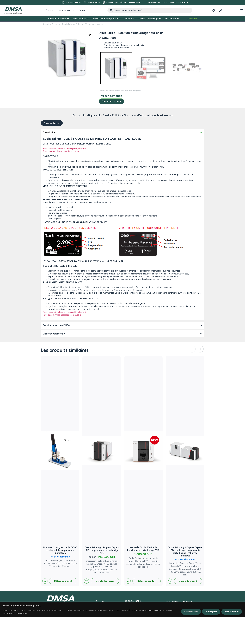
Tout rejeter (211, 611)
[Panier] (241, 10)
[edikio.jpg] (116, 68)
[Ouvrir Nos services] (73, 10)
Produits (56, 24)
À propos (100, 601)
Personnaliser (191, 611)
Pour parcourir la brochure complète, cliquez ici (65, 148)
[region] (122, 609)
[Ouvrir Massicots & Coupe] (68, 18)
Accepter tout (232, 611)
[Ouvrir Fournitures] (178, 18)
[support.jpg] (186, 68)
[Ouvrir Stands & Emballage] (160, 18)
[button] (90, 35)
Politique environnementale (179, 601)
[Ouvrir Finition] (133, 18)
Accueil (46, 24)
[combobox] (149, 10)
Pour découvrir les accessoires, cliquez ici (62, 151)
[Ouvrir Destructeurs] (88, 18)
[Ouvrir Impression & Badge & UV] (120, 18)
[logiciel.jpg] (151, 68)
